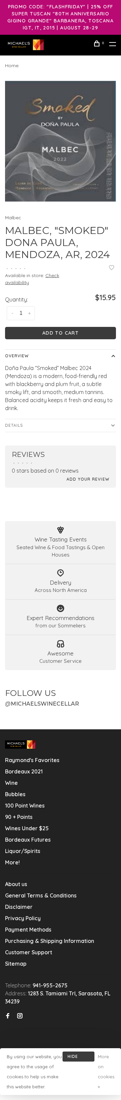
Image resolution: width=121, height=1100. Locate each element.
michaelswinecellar (42, 704)
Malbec (13, 218)
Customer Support (28, 952)
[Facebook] (7, 1016)
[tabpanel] (60, 141)
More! (12, 862)
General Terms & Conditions (41, 895)
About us (16, 884)
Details (14, 425)
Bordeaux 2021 (24, 771)
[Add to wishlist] (111, 268)
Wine (11, 782)
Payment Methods (28, 929)
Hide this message (78, 1058)
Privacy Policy (23, 918)
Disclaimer (19, 906)
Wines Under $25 (27, 828)
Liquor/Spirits (22, 851)
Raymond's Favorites (32, 760)
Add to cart (60, 333)
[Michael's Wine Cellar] (20, 744)
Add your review (88, 479)
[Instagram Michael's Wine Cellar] (20, 1016)
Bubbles (15, 794)
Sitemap (16, 963)
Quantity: (16, 299)
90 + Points (19, 817)
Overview (17, 355)
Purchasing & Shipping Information (50, 941)
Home (11, 66)
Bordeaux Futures (28, 839)
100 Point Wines (25, 805)
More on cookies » (106, 1071)
